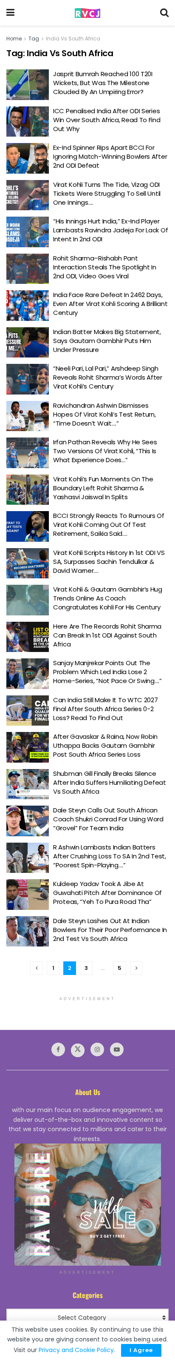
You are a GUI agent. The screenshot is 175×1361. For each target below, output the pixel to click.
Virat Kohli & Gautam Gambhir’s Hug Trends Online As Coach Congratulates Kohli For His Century (107, 598)
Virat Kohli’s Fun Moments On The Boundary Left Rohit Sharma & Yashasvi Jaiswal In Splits (103, 488)
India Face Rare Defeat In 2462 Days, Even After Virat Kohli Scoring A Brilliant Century (110, 303)
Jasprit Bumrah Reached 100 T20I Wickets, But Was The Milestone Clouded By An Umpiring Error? (102, 82)
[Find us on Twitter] (78, 1050)
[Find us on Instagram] (97, 1049)
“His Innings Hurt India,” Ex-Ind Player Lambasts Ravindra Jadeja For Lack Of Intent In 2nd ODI (110, 230)
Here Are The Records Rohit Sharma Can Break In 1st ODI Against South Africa (107, 635)
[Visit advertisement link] (87, 1205)
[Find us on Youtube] (117, 1049)
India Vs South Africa (73, 38)
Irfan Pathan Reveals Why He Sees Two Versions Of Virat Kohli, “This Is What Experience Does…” (105, 450)
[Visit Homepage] (87, 13)
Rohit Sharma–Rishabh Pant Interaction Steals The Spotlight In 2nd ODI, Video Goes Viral (104, 267)
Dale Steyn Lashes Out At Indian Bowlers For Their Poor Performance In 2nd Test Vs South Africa (110, 929)
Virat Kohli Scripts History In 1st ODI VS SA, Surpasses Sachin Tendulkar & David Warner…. (109, 561)
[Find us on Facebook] (58, 1049)
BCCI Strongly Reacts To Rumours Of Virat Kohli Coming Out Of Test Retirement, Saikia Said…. (108, 524)
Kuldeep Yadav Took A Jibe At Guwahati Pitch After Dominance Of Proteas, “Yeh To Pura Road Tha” (107, 892)
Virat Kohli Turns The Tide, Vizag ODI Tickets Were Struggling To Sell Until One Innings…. (107, 193)
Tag (33, 38)
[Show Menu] (10, 13)
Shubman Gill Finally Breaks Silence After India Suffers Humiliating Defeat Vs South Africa (109, 782)
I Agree (141, 1350)
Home (14, 38)
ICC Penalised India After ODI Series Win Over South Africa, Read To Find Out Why (107, 119)
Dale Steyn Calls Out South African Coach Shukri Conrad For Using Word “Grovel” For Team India (108, 819)
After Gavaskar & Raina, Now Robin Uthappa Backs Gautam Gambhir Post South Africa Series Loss (105, 745)
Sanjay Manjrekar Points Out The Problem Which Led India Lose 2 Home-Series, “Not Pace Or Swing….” (107, 671)
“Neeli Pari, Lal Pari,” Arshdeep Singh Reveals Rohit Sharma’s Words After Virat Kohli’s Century (107, 377)
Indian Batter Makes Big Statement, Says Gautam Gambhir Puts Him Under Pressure (107, 340)
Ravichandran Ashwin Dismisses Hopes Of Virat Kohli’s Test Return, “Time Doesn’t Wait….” (104, 414)
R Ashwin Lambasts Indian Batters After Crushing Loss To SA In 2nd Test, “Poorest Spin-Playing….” (109, 856)
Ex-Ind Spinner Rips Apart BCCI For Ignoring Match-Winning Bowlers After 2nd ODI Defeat (110, 156)
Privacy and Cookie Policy (76, 1350)
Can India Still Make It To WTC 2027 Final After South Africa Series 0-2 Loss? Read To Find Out (105, 708)
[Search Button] (164, 13)
